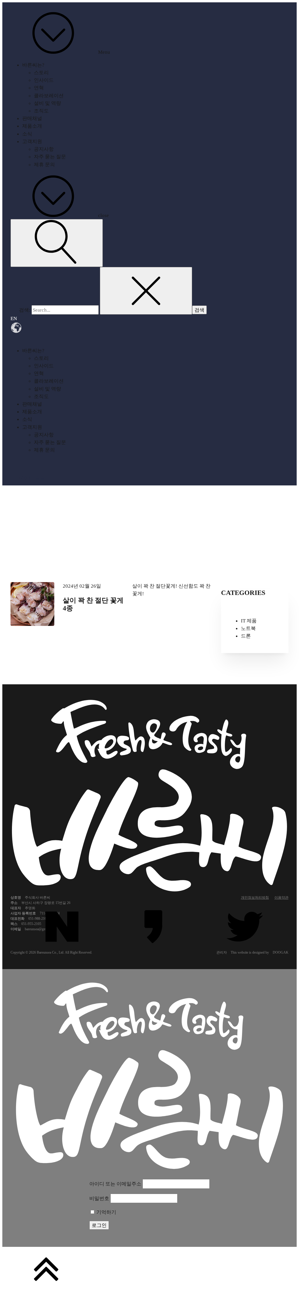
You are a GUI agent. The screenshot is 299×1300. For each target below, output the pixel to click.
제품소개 (32, 126)
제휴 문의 (44, 164)
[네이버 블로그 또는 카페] (62, 927)
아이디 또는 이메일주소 (115, 1184)
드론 (246, 636)
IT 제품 (249, 621)
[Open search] (57, 243)
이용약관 (281, 897)
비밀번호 (99, 1198)
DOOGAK (280, 952)
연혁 (39, 88)
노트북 (248, 628)
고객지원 (32, 141)
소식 (27, 134)
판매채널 (32, 118)
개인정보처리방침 (255, 897)
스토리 (41, 72)
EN (14, 318)
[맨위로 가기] (149, 1270)
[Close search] (146, 291)
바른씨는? (33, 65)
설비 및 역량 (47, 103)
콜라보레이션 (49, 95)
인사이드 (44, 80)
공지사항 (44, 149)
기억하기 (105, 1212)
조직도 (41, 111)
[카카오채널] (153, 927)
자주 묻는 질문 (50, 156)
